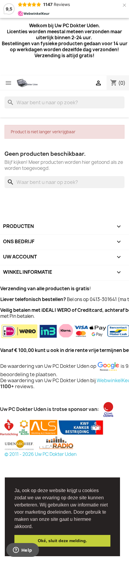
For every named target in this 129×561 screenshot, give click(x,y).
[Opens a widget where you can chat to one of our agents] (22, 550)
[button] (35, 527)
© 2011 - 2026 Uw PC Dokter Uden (40, 454)
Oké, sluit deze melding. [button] (62, 540)
